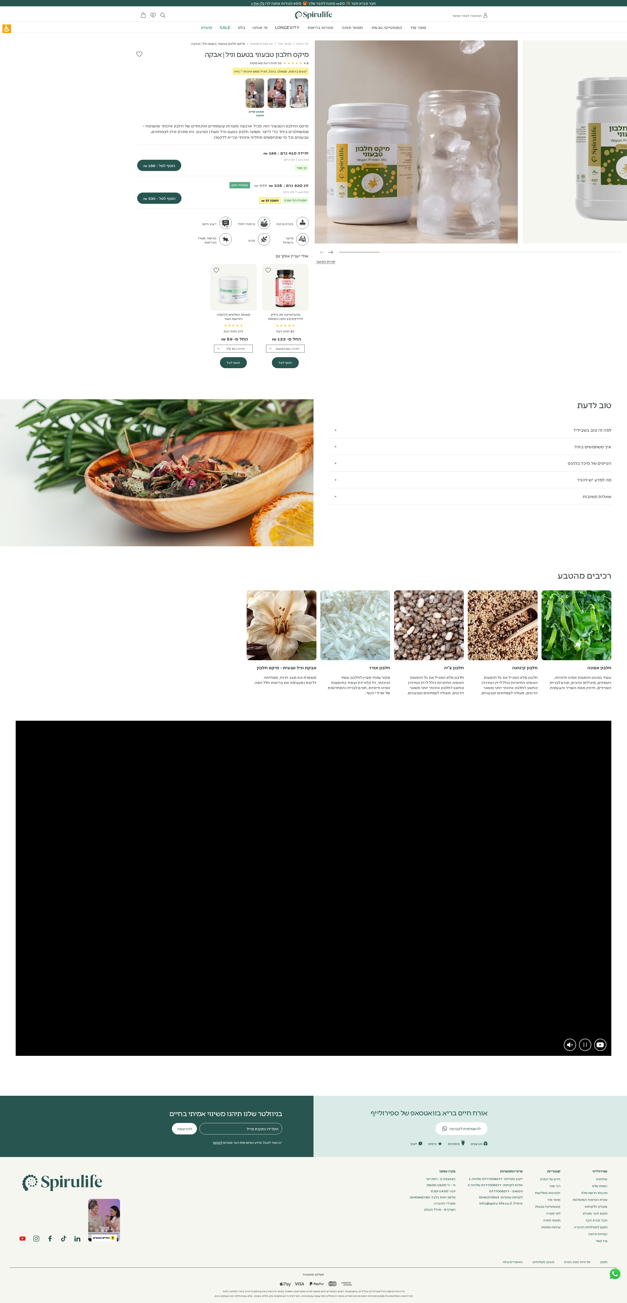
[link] (600, 1045)
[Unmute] (570, 1045)
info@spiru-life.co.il (495, 1203)
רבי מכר (554, 1185)
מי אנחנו (260, 27)
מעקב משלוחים (543, 1262)
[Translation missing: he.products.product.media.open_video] (299, 93)
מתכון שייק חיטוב (256, 113)
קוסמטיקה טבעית (387, 27)
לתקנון (217, 1142)
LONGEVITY (287, 27)
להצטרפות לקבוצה (465, 1128)
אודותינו (601, 1179)
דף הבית (302, 43)
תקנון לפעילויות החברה (590, 1227)
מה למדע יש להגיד (594, 479)
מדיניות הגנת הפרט (577, 1262)
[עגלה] (143, 15)
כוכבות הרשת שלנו (594, 1192)
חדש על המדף (550, 1179)
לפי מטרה (553, 1213)
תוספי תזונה (352, 27)
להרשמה (184, 1128)
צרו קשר (601, 1240)
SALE (225, 27)
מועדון (206, 27)
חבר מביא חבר (596, 1220)
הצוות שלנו (599, 1185)
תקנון (603, 1262)
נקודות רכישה (597, 1233)
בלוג (241, 27)
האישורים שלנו (513, 1262)
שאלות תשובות (597, 496)
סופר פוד (418, 27)
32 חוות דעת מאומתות (266, 63)
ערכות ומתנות (550, 1227)
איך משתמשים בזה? (592, 446)
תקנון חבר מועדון (595, 1213)
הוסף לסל (285, 362)
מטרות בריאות (320, 27)
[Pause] (585, 1045)
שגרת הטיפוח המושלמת (590, 1199)
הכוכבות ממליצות (547, 1192)
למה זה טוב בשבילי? (592, 430)
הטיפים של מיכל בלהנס (589, 463)
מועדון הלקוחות (596, 1206)
